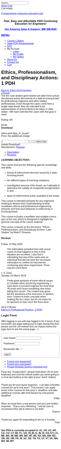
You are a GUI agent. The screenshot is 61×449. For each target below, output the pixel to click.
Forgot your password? (19, 361)
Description (13, 152)
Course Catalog (15, 41)
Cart (9, 65)
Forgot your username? (19, 364)
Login (16, 51)
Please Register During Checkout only (27, 367)
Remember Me (11, 349)
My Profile (18, 54)
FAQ (9, 46)
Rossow (20, 147)
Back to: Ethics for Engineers (16, 90)
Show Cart (6, 5)
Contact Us (13, 62)
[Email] (5, 93)
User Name (10, 338)
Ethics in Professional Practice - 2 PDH (21, 309)
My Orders (18, 57)
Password (9, 343)
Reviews (11, 155)
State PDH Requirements (20, 43)
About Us (12, 59)
